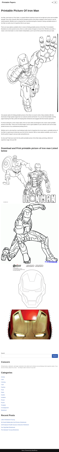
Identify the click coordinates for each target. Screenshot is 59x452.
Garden (3, 395)
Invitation (3, 397)
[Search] (52, 2)
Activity (3, 377)
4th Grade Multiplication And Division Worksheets (13, 422)
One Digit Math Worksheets (8, 427)
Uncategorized (5, 407)
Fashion (3, 387)
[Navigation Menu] (55, 2)
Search (3, 353)
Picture (3, 400)
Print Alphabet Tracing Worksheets (10, 430)
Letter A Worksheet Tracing (8, 419)
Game (2, 392)
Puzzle (3, 402)
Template (3, 405)
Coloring (3, 382)
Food (2, 389)
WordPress (34, 450)
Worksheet (4, 410)
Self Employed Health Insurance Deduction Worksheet (15, 424)
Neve (23, 450)
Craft (2, 384)
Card (2, 379)
